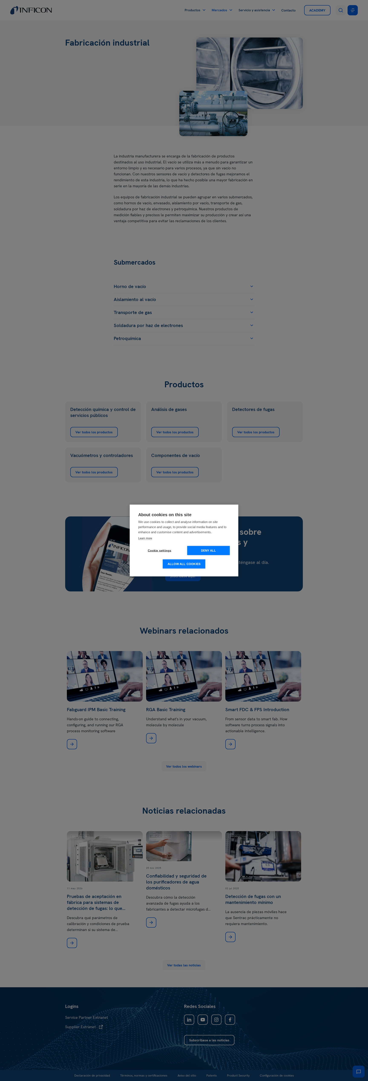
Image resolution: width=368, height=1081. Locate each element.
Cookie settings (159, 550)
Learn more (145, 538)
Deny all (208, 550)
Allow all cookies (184, 564)
